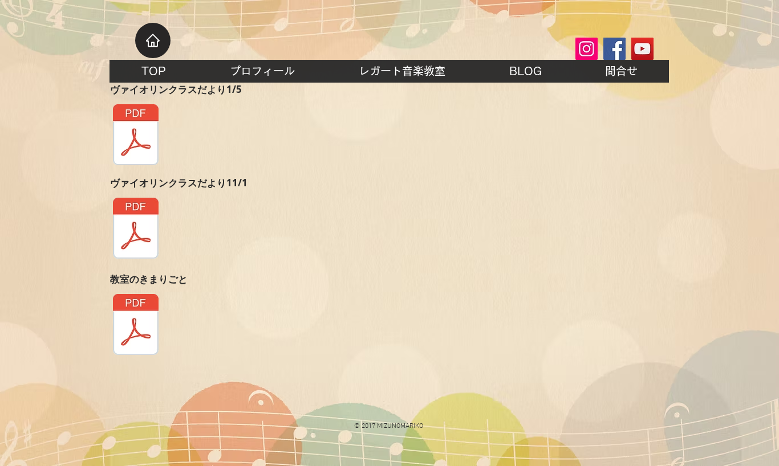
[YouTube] (642, 49)
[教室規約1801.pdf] (135, 326)
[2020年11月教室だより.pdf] (135, 229)
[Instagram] (586, 49)
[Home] (153, 40)
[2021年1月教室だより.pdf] (135, 136)
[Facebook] (614, 49)
